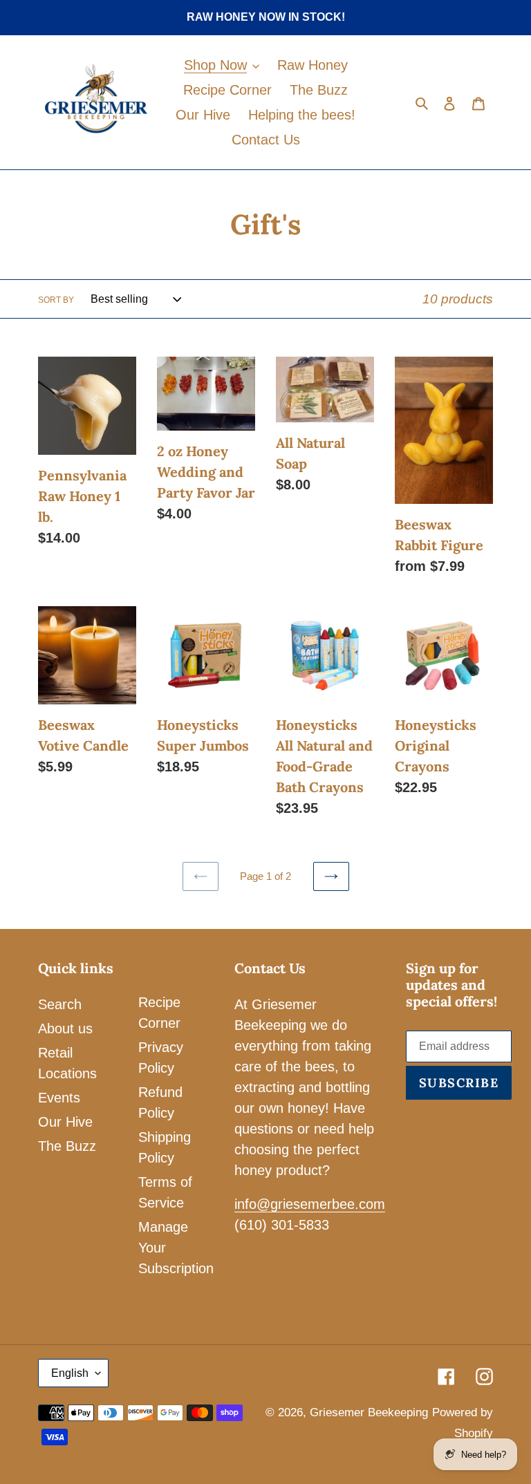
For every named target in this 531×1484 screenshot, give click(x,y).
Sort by (56, 300)
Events (59, 1097)
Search (60, 1004)
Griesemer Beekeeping (369, 1412)
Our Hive (65, 1121)
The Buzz (67, 1146)
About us (65, 1028)
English (69, 1373)
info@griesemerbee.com (309, 1204)
